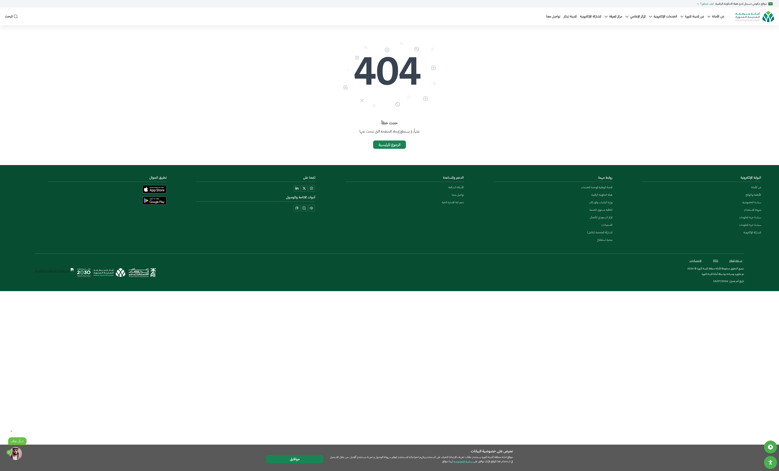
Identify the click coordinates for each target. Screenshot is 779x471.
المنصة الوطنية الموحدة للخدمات (596, 187)
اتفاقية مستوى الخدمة (601, 210)
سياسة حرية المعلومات (750, 217)
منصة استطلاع (604, 240)
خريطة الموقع (735, 261)
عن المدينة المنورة (694, 16)
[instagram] (311, 188)
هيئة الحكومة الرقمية (601, 195)
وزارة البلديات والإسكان (600, 202)
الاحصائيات (696, 261)
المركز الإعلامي (638, 16)
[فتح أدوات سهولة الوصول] (770, 462)
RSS (715, 261)
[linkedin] (297, 188)
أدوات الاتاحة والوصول (300, 197)
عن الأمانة (718, 16)
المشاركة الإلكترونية (590, 16)
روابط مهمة (605, 177)
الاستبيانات (606, 225)
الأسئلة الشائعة (456, 187)
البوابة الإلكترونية (750, 177)
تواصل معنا (553, 16)
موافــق (295, 459)
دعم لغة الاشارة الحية (453, 202)
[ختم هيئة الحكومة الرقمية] (54, 272)
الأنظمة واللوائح (753, 195)
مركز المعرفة (615, 16)
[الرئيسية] (755, 16)
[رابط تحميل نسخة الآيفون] (92, 189)
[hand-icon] (297, 208)
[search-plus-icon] (304, 208)
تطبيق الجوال (158, 177)
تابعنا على (309, 177)
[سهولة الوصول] (770, 447)
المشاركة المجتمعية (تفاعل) (599, 232)
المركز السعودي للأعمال (601, 217)
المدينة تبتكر (570, 16)
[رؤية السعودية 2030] (83, 272)
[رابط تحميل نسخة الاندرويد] (92, 201)
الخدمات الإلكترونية (665, 16)
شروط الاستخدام (752, 210)
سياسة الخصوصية (751, 202)
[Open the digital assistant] (15, 453)
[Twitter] (304, 188)
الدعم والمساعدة (453, 177)
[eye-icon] (311, 208)
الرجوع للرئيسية (389, 144)
